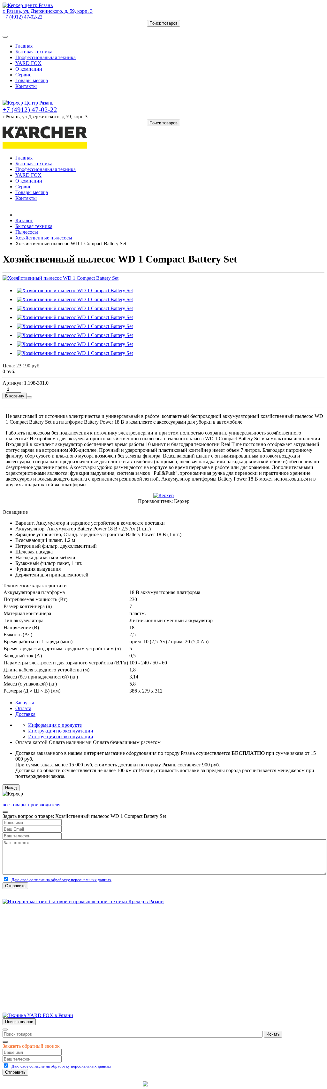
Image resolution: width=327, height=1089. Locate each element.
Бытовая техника (33, 51)
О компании (28, 69)
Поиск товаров (163, 23)
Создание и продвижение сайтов (214, 1083)
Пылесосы (26, 232)
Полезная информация (40, 948)
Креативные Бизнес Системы (109, 1083)
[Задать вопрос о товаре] (29, 397)
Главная (24, 46)
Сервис (23, 74)
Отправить (15, 885)
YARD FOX (28, 63)
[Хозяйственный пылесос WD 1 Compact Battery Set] (60, 278)
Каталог (24, 220)
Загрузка (24, 702)
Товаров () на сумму (33, 29)
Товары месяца (31, 80)
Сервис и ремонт (33, 937)
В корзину (14, 396)
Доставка (25, 714)
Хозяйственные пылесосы (43, 237)
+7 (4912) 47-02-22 (22, 17)
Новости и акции (34, 942)
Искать (273, 1034)
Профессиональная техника (45, 57)
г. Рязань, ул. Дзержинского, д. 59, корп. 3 (48, 11)
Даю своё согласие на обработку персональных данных (61, 879)
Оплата (23, 708)
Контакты (26, 86)
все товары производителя (31, 804)
